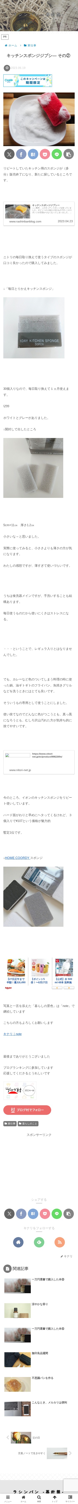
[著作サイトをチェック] (18, 1242)
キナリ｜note (12, 1034)
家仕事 (11, 1123)
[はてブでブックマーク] (33, 154)
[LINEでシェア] (57, 154)
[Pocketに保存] (45, 154)
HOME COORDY (17, 858)
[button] (68, 154)
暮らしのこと (29, 1123)
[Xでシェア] (9, 154)
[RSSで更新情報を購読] (59, 1242)
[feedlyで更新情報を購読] (39, 1242)
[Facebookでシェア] (21, 154)
